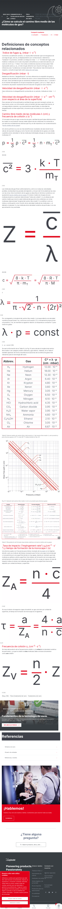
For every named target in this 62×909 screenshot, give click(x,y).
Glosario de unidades (11, 752)
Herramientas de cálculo (36, 874)
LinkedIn (35, 35)
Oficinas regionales (49, 873)
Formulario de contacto (48, 886)
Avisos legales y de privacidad (37, 882)
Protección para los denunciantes (37, 889)
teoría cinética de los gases (11, 125)
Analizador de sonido (38, 878)
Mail (56, 35)
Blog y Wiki (5, 696)
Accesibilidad (36, 893)
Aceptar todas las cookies (15, 898)
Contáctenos (9, 818)
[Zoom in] (31, 521)
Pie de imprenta (36, 886)
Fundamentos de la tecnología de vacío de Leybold (17, 16)
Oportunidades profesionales (48, 876)
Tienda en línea (36, 870)
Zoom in (59, 538)
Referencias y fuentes (11, 757)
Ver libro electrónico (10, 725)
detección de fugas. (32, 70)
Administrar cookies (15, 902)
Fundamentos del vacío (34, 696)
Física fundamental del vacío (30, 16)
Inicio (4, 14)
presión (43, 551)
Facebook (45, 35)
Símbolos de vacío (10, 747)
